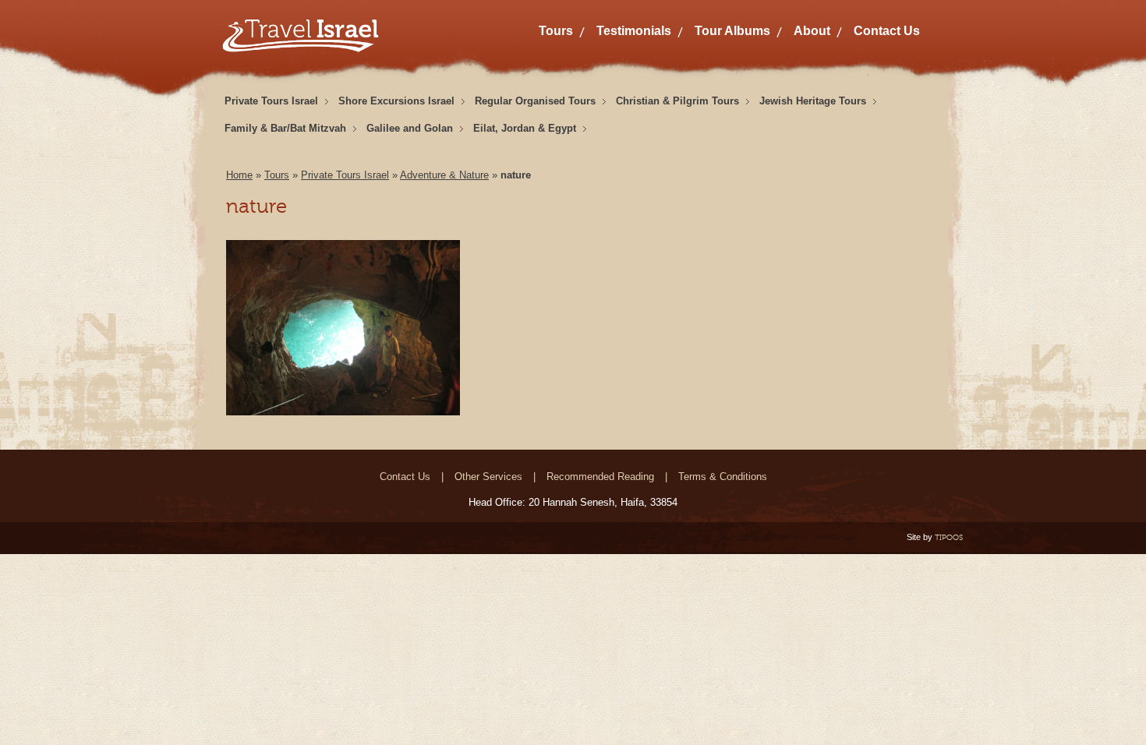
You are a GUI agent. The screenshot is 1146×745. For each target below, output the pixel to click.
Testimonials (633, 30)
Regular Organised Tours (535, 101)
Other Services (488, 476)
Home (239, 175)
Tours (556, 30)
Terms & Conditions (722, 476)
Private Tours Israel (271, 101)
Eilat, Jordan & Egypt (524, 128)
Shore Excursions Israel (396, 101)
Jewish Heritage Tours (812, 101)
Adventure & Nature (444, 175)
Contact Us (887, 30)
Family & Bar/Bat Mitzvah (285, 128)
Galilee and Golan (409, 128)
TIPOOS (949, 537)
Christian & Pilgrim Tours (677, 101)
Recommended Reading (600, 476)
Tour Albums (732, 30)
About (812, 30)
